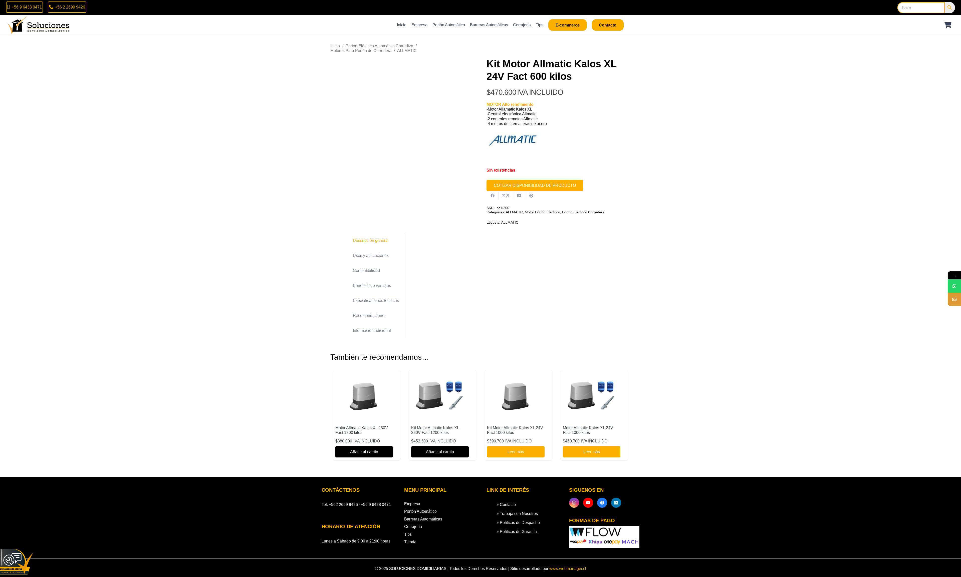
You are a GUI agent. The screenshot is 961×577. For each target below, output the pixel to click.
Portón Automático (420, 511)
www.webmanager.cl (567, 568)
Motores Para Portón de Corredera (360, 51)
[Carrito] (948, 25)
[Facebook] (602, 503)
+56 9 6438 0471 (376, 504)
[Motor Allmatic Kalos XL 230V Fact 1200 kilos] (364, 376)
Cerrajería (413, 526)
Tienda (410, 542)
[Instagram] (574, 503)
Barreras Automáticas (423, 519)
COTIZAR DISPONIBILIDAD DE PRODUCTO (535, 185)
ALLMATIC (407, 51)
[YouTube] (588, 503)
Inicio (335, 46)
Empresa (412, 504)
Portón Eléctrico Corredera (583, 212)
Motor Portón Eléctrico (542, 212)
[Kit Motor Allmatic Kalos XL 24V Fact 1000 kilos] (516, 376)
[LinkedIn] (616, 503)
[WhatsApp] (954, 286)
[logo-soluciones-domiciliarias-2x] (39, 25)
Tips (408, 534)
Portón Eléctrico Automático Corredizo (379, 46)
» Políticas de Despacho (518, 522)
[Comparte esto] (493, 196)
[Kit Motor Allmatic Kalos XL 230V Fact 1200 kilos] (440, 376)
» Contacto (506, 504)
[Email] (954, 299)
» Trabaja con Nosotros (517, 513)
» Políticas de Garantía (517, 531)
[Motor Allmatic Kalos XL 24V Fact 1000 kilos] (591, 376)
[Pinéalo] (531, 196)
